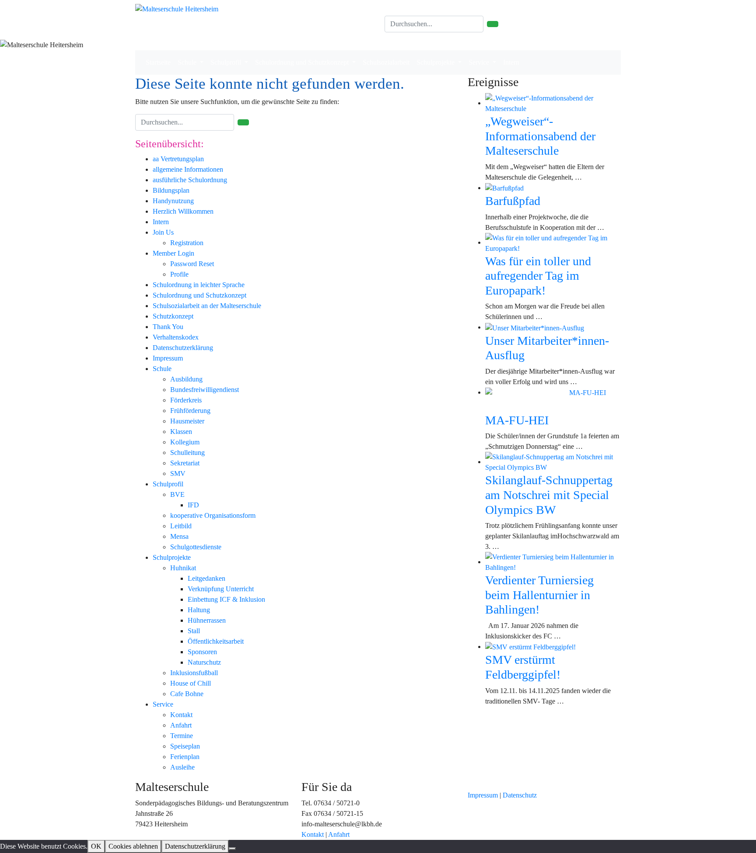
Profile (179, 274)
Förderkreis (186, 400)
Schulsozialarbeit (386, 62)
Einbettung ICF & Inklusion (226, 599)
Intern (511, 62)
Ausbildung (186, 379)
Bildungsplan (171, 190)
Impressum (168, 358)
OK (96, 846)
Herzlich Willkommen (183, 211)
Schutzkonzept (173, 316)
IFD (193, 505)
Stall (194, 631)
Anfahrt (181, 725)
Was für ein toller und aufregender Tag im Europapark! (538, 275)
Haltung (199, 610)
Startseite (158, 62)
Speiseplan (185, 746)
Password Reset (192, 263)
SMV (178, 473)
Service (480, 62)
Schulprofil (226, 62)
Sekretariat (185, 463)
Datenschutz (520, 795)
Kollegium (185, 442)
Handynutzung (173, 201)
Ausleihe (182, 767)
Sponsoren (202, 651)
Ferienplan (185, 756)
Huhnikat (183, 568)
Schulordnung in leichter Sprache (199, 284)
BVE (177, 494)
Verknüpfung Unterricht (221, 589)
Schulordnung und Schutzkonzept (302, 62)
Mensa (179, 536)
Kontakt (181, 714)
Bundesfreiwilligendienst (204, 389)
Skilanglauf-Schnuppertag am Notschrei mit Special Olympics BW (548, 494)
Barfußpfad (512, 201)
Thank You (168, 326)
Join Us (163, 232)
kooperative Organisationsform (213, 515)
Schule (188, 62)
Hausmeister (187, 421)
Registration (186, 242)
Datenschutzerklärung (183, 347)
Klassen (181, 431)
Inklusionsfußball (194, 672)
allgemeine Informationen (188, 169)
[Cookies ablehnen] (232, 848)
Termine (181, 735)
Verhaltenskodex (176, 337)
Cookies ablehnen (133, 846)
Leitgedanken (206, 578)
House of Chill (190, 683)
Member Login (173, 253)
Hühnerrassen (207, 620)
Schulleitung (187, 452)
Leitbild (181, 526)
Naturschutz (204, 662)
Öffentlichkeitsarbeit (216, 641)
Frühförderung (190, 410)
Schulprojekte (436, 62)
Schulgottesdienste (195, 547)
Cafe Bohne (186, 693)
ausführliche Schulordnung (190, 180)
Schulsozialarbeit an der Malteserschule (207, 305)
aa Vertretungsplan (178, 159)
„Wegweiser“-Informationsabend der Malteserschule (540, 135)
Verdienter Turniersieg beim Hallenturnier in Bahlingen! (539, 594)
